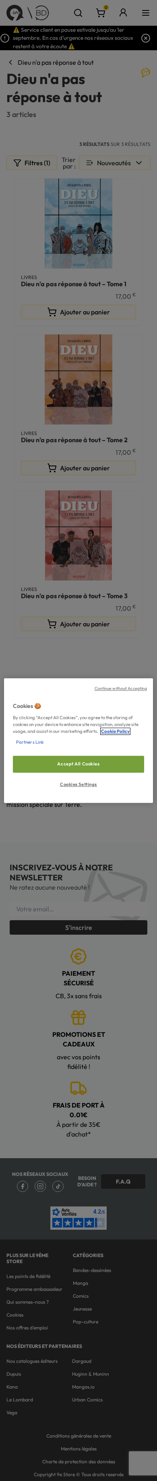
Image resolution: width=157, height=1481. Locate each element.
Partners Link (30, 742)
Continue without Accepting (121, 688)
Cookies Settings (78, 784)
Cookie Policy (115, 731)
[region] (78, 740)
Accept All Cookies (78, 764)
